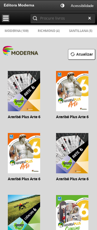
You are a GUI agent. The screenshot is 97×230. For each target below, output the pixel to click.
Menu (7, 18)
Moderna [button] (17, 30)
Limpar (89, 18)
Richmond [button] (49, 30)
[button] (63, 5)
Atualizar (84, 54)
